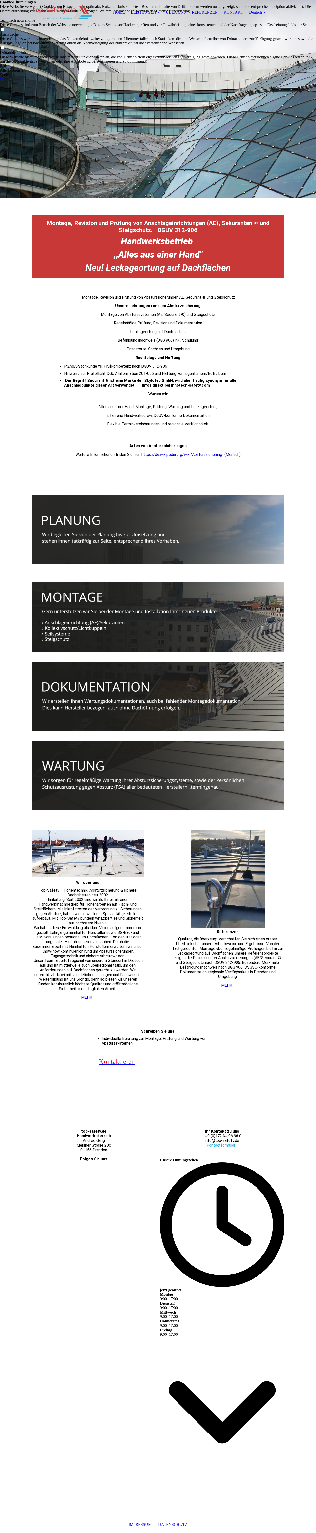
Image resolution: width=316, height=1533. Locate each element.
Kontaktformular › (222, 1145)
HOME (119, 12)
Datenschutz (172, 1524)
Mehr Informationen (15, 79)
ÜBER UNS (176, 12)
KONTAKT (233, 12)
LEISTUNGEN (143, 12)
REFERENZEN (205, 12)
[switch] (2, 30)
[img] (62, 12)
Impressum (140, 1524)
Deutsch (255, 12)
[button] (158, 66)
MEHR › (87, 997)
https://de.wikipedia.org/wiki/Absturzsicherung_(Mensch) (191, 454)
